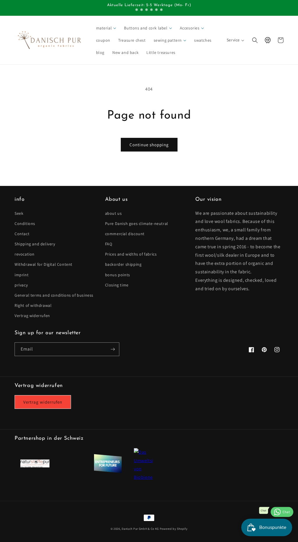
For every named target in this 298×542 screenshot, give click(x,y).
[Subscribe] (112, 349)
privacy (21, 285)
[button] (107, 28)
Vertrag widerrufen (32, 315)
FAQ (108, 244)
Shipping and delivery (35, 244)
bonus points (117, 274)
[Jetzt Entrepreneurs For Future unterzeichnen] (107, 472)
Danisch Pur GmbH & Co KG (140, 529)
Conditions (25, 223)
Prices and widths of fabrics (131, 254)
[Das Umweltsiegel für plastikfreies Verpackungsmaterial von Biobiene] (143, 477)
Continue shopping (149, 144)
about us (113, 213)
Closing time (117, 285)
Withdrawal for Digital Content (43, 264)
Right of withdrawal (33, 305)
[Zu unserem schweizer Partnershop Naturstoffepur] (34, 466)
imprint (22, 274)
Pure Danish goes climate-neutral (136, 223)
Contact (22, 233)
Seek (19, 213)
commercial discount (125, 233)
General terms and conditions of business (54, 295)
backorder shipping (123, 264)
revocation (25, 254)
